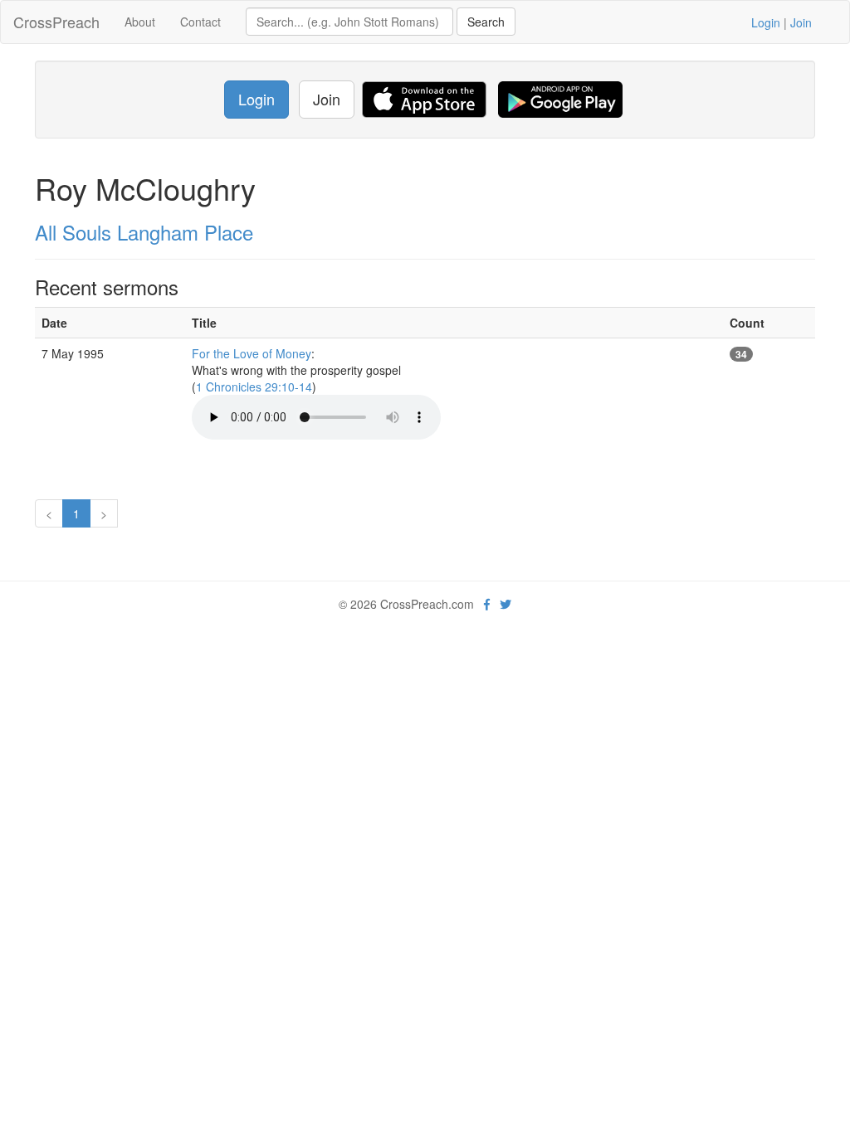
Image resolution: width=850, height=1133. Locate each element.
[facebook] (487, 604)
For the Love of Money (251, 353)
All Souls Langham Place (144, 231)
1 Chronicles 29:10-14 (254, 386)
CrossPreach (56, 21)
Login (765, 22)
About (140, 21)
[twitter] (505, 604)
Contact (200, 21)
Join (801, 22)
